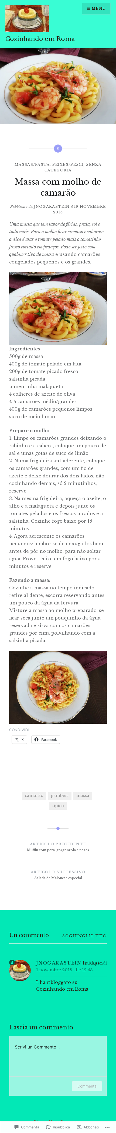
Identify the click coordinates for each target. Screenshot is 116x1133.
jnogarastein (52, 206)
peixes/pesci (68, 164)
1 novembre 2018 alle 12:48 (64, 969)
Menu (98, 8)
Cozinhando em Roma (40, 39)
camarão (34, 795)
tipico (58, 805)
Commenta (87, 1086)
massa (82, 795)
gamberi (60, 795)
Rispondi (97, 963)
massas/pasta (32, 164)
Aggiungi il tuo (84, 936)
